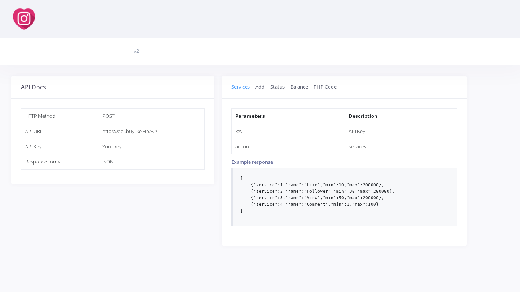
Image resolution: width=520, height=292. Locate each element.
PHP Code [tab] (325, 86)
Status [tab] (277, 86)
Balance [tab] (299, 86)
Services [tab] (240, 86)
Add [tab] (260, 86)
